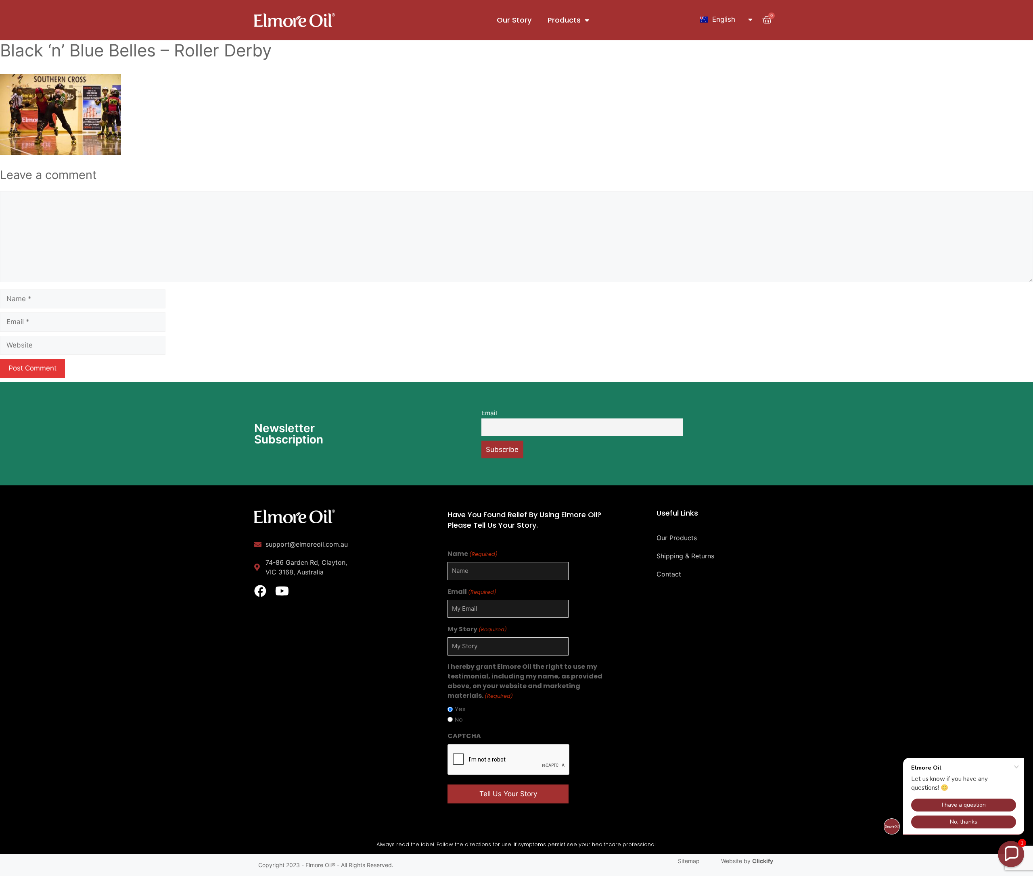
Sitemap (689, 860)
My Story (477, 629)
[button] (1011, 854)
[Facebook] (260, 591)
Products (564, 20)
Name (472, 553)
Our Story (514, 20)
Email (489, 413)
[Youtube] (282, 591)
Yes (460, 709)
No (459, 719)
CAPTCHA (464, 736)
